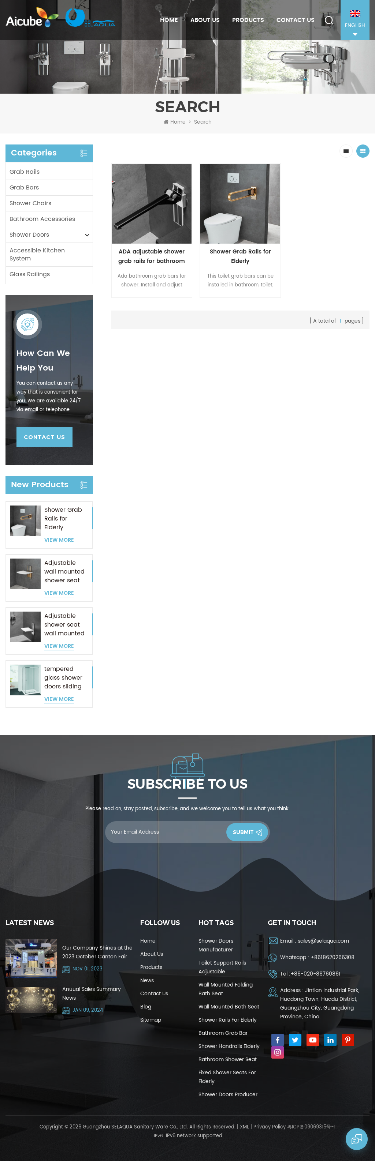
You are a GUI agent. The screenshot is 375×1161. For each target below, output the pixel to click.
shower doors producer (227, 1094)
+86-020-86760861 (315, 974)
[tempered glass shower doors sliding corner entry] (25, 680)
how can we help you (43, 361)
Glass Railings (30, 274)
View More (59, 540)
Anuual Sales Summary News (91, 993)
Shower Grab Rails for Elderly (63, 519)
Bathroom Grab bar (223, 1033)
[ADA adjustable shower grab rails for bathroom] (152, 204)
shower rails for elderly (227, 1020)
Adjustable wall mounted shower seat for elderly (64, 572)
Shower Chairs (30, 203)
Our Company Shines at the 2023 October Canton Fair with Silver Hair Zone (97, 952)
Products (248, 20)
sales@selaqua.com (323, 941)
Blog (145, 1007)
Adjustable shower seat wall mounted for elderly (64, 625)
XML (244, 1127)
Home (169, 20)
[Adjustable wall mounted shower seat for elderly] (25, 574)
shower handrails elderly (229, 1046)
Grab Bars (24, 187)
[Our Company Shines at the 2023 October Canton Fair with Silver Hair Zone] (31, 958)
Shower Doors (29, 235)
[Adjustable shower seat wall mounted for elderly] (25, 627)
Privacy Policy (269, 1127)
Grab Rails (25, 172)
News (147, 980)
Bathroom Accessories (42, 219)
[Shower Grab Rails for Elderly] (25, 521)
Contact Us (295, 20)
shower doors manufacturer (215, 945)
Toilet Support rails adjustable (222, 967)
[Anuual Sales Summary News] (31, 1000)
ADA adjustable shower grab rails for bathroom (151, 256)
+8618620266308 (332, 957)
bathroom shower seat (227, 1059)
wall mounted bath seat (228, 1007)
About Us (205, 20)
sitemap (150, 1020)
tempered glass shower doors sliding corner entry (63, 678)
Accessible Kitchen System (37, 254)
